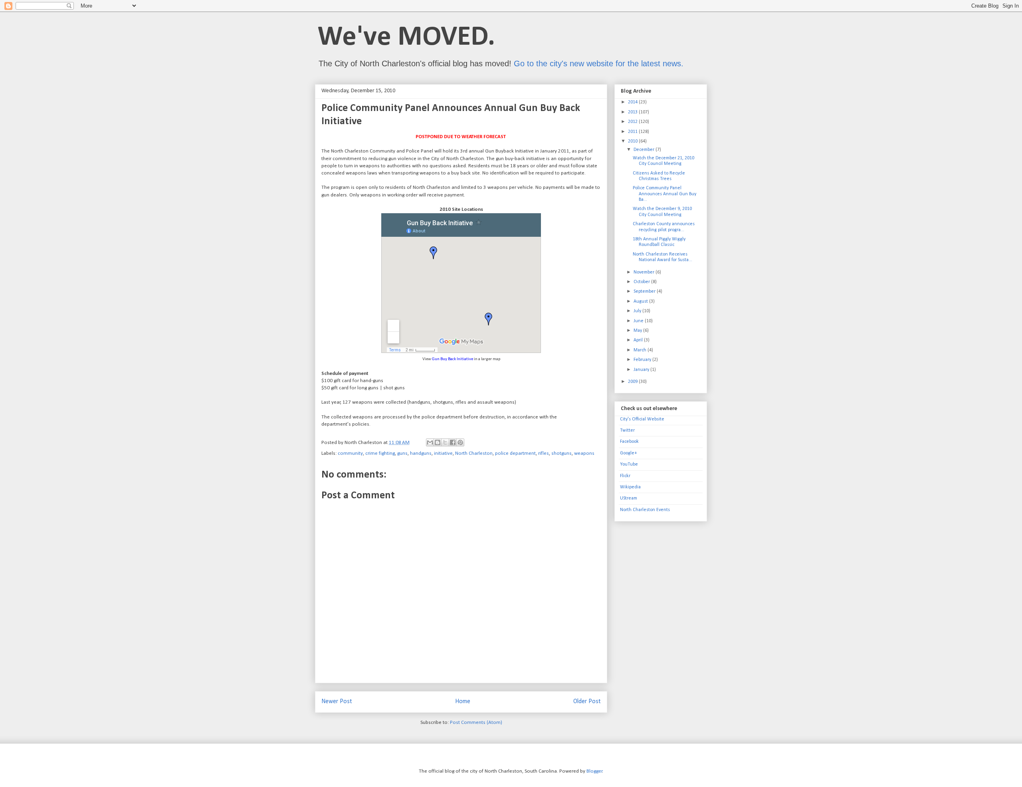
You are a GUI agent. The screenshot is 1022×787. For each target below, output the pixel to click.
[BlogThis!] (438, 442)
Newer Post (336, 701)
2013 (633, 112)
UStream (628, 498)
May (638, 330)
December (645, 149)
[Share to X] (445, 442)
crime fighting (380, 453)
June (639, 321)
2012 (633, 121)
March (641, 350)
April (639, 340)
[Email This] (430, 442)
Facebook (629, 441)
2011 (633, 131)
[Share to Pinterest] (460, 442)
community (350, 453)
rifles (543, 453)
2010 (633, 141)
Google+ (628, 453)
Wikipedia (630, 487)
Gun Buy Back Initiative (452, 359)
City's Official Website (642, 419)
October (642, 282)
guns (402, 453)
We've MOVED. (406, 38)
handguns (421, 453)
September (645, 291)
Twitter (627, 430)
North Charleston (474, 453)
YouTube (629, 464)
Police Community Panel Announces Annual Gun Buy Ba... (664, 194)
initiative (443, 453)
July (638, 311)
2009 (633, 381)
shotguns (561, 453)
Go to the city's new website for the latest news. (598, 63)
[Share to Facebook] (453, 442)
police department (515, 453)
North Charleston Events (645, 509)
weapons (584, 453)
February (643, 359)
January (642, 369)
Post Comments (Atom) (476, 722)
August (641, 301)
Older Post (587, 701)
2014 (633, 102)
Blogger (594, 771)
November (645, 272)
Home (462, 701)
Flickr (625, 476)
